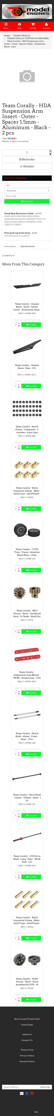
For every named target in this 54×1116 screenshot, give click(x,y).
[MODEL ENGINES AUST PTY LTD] (27, 11)
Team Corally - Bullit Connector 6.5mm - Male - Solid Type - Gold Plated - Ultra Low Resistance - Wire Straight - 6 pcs (27, 494)
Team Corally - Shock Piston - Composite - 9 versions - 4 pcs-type (27, 429)
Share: (5, 138)
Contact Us (27, 1040)
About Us (27, 1034)
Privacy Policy (27, 1056)
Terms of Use (27, 1050)
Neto (36, 1112)
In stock (32, 325)
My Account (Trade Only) (27, 1019)
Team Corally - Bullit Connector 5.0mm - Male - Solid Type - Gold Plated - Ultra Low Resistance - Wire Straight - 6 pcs (27, 923)
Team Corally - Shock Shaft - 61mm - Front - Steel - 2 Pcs (27, 736)
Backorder (28, 159)
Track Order (27, 1025)
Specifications (28, 246)
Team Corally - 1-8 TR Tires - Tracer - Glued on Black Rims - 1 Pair (27, 552)
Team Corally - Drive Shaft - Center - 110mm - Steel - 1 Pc (27, 798)
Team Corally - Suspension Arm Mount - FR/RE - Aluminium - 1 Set (27, 675)
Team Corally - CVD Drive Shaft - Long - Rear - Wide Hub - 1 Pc (27, 859)
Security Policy (27, 1061)
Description (10, 246)
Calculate (28, 201)
